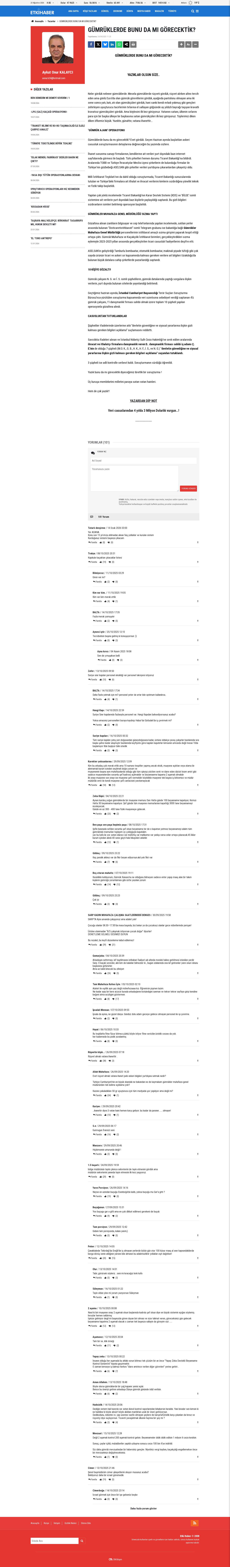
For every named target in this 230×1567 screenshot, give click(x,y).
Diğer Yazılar (43, 89)
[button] (181, 44)
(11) (109, 1345)
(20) (104, 1258)
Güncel (105, 11)
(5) (116, 621)
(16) (109, 1134)
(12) (113, 785)
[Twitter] (98, 44)
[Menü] (197, 11)
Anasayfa (38, 21)
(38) (104, 1060)
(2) (108, 581)
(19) (104, 562)
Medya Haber (144, 11)
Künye (46, 1523)
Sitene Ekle (86, 1523)
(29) (104, 1176)
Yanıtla (94, 542)
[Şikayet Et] (197, 542)
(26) (109, 973)
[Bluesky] (105, 44)
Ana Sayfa (73, 11)
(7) (108, 862)
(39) (104, 944)
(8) (108, 999)
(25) (109, 813)
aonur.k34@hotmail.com (53, 78)
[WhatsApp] (119, 44)
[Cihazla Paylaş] (126, 44)
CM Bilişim (117, 1559)
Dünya (130, 11)
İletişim (57, 1523)
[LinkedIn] (112, 44)
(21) (113, 944)
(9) (108, 1216)
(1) (116, 601)
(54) (109, 1095)
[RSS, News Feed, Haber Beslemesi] (195, 1523)
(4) (108, 601)
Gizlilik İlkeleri (71, 1523)
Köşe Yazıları (90, 11)
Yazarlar (51, 21)
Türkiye (172, 11)
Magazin (159, 11)
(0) (103, 542)
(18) (104, 785)
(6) (112, 679)
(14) (109, 884)
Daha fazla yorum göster (143, 1508)
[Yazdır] (133, 44)
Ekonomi (117, 11)
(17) (117, 999)
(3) (116, 640)
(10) (104, 679)
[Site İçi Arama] (193, 11)
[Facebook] (91, 44)
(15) (113, 1258)
